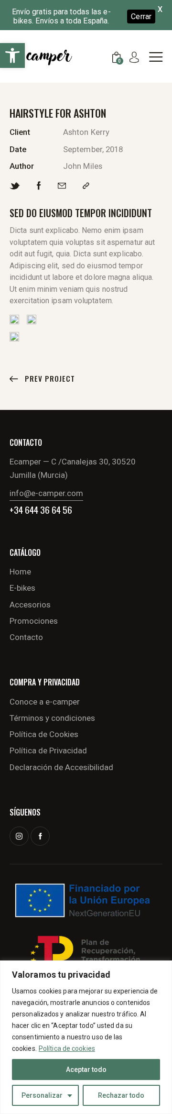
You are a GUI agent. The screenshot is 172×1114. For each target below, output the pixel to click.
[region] (86, 1037)
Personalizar (42, 1095)
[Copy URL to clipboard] (86, 186)
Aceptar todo (86, 1069)
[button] (12, 55)
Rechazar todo (121, 1095)
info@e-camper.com (46, 493)
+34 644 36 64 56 (41, 509)
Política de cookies (67, 1048)
